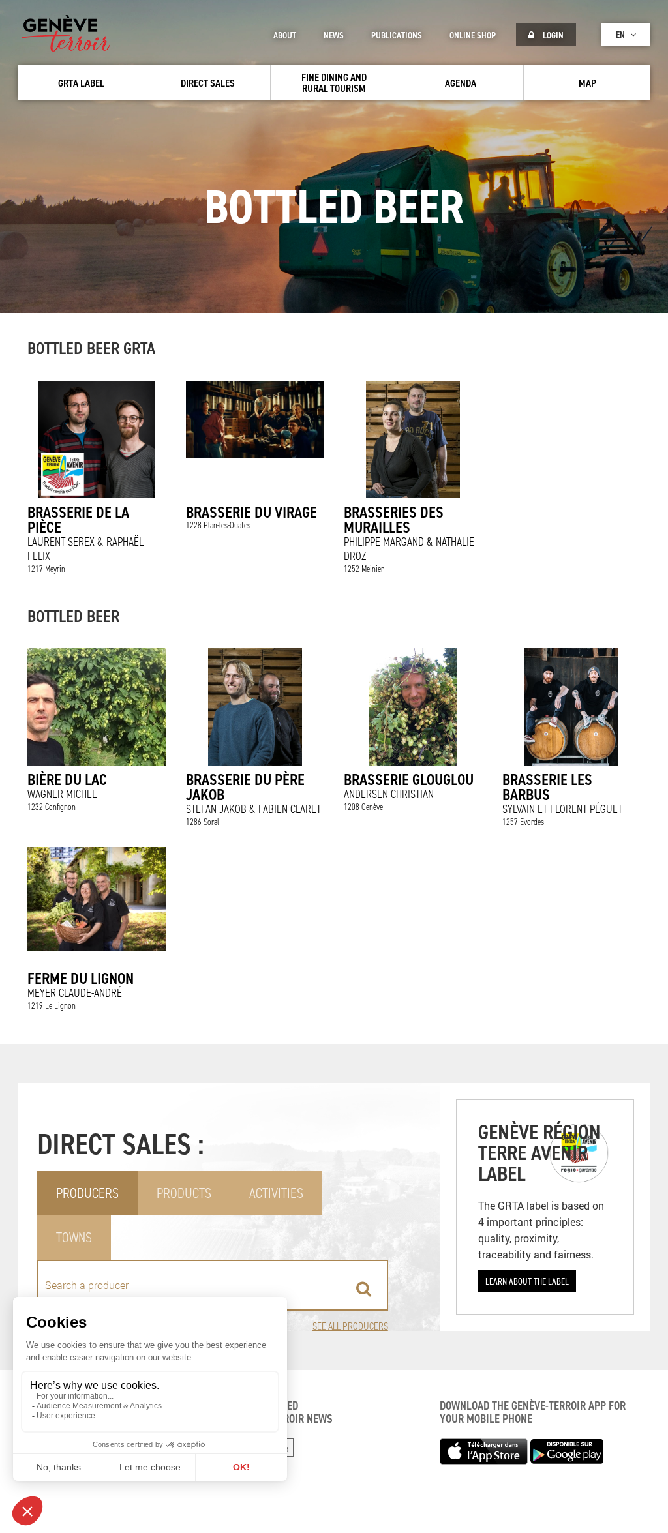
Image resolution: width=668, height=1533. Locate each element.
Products (184, 1193)
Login (552, 35)
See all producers (350, 1326)
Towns (74, 1237)
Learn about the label (527, 1281)
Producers (87, 1193)
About (284, 35)
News (334, 35)
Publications (396, 35)
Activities (276, 1193)
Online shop (472, 35)
